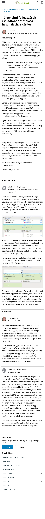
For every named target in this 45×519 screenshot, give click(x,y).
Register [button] (21, 447)
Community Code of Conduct (13, 457)
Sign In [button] (7, 447)
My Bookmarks (22, 473)
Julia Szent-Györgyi (14, 187)
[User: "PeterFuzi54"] (4, 32)
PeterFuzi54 (12, 31)
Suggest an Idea (9, 489)
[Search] (38, 2)
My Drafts (22, 481)
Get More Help (8, 469)
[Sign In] (42, 2)
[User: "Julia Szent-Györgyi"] (4, 188)
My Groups (7, 485)
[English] (22, 2)
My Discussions (8, 477)
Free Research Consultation (13, 465)
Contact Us (7, 461)
